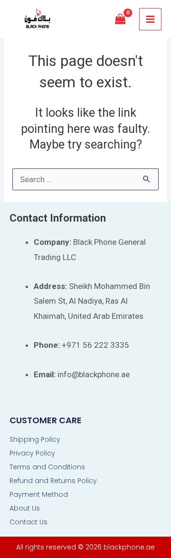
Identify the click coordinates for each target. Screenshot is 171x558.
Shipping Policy (35, 439)
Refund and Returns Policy (53, 480)
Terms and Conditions (47, 467)
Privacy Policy (32, 453)
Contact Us (29, 522)
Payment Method (39, 494)
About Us (25, 508)
